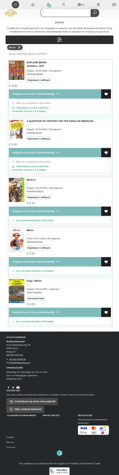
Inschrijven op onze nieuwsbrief (34, 401)
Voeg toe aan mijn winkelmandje (33, 93)
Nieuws (9, 442)
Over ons (10, 447)
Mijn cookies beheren (28, 409)
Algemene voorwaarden (21, 415)
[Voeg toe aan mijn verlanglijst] (106, 94)
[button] (81, 5)
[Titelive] (59, 452)
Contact (10, 437)
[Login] (64, 5)
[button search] (95, 13)
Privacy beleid (51, 415)
